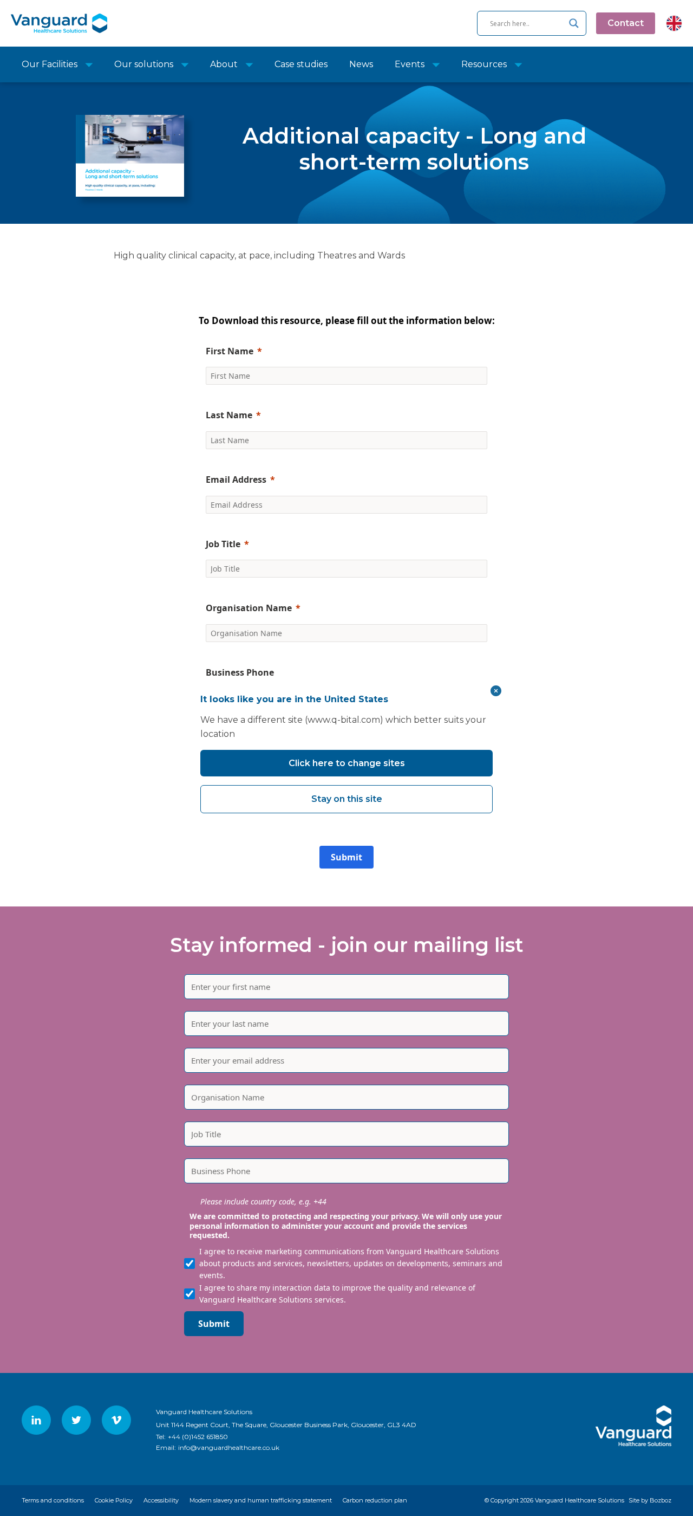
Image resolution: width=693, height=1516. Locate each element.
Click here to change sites (347, 763)
